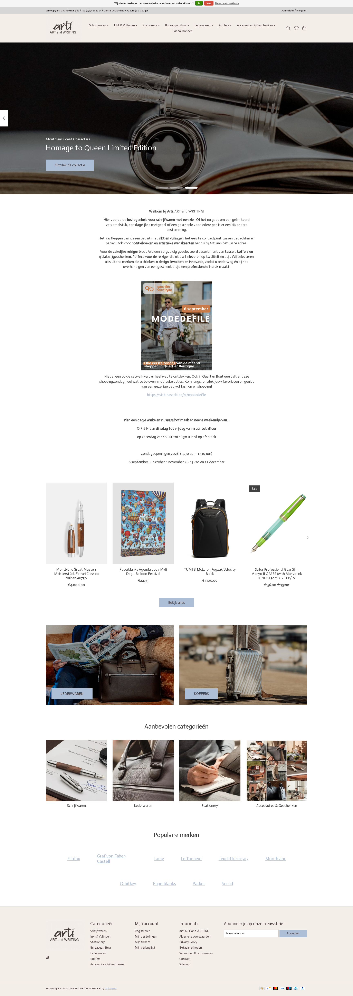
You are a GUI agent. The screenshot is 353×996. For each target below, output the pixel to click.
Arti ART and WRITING (194, 931)
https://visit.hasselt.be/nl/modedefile (176, 394)
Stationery (210, 805)
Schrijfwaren (76, 805)
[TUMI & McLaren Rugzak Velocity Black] (209, 523)
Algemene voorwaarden (194, 936)
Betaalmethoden (190, 947)
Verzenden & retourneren (196, 953)
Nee (209, 3)
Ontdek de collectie (70, 165)
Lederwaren (143, 805)
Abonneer (293, 933)
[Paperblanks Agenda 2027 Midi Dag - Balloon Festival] (143, 523)
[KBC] (295, 988)
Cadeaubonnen (182, 31)
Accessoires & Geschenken (276, 805)
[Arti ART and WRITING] (64, 28)
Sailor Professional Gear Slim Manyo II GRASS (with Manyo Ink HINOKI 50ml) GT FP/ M (276, 573)
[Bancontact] (268, 988)
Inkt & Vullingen (100, 936)
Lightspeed (110, 988)
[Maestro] (289, 988)
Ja (199, 3)
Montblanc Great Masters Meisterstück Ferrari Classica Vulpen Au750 (76, 573)
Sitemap (184, 964)
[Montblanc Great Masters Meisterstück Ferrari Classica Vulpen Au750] (76, 523)
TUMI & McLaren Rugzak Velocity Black (210, 571)
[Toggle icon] (289, 28)
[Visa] (282, 988)
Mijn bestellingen (146, 936)
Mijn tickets (142, 942)
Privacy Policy (188, 942)
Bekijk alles (176, 602)
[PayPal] (302, 988)
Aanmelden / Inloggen (294, 10)
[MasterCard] (275, 988)
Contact (185, 959)
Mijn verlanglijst (145, 947)
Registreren (142, 931)
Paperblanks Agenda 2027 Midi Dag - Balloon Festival (143, 571)
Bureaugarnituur (100, 947)
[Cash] (262, 988)
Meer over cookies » (227, 3)
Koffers (95, 959)
